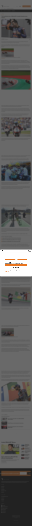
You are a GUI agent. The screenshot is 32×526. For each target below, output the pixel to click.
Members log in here (16, 267)
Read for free (16, 259)
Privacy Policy (7, 271)
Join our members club (16, 265)
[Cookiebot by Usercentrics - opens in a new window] (27, 251)
